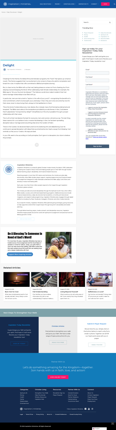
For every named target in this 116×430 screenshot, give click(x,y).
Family (22, 399)
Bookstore (104, 40)
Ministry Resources (40, 397)
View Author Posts (26, 219)
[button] (105, 4)
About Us (90, 393)
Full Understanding (40, 292)
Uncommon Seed (73, 401)
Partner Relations (73, 397)
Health (86, 36)
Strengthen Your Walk (41, 393)
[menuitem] (46, 4)
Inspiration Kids (39, 399)
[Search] (97, 22)
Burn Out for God (11, 292)
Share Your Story (92, 399)
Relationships (24, 401)
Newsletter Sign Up (59, 393)
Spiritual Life (104, 34)
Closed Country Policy (76, 414)
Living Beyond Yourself (69, 292)
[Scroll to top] (112, 423)
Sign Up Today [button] (19, 343)
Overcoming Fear (89, 38)
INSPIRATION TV (83, 4)
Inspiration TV (105, 36)
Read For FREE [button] (58, 342)
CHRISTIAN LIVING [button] (69, 4)
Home (3, 12)
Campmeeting (72, 399)
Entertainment (24, 403)
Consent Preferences (61, 414)
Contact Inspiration (93, 395)
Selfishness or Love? (96, 292)
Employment (91, 401)
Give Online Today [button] (58, 377)
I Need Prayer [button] (96, 345)
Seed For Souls (72, 395)
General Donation (73, 393)
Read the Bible (105, 38)
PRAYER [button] (57, 4)
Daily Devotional (11, 12)
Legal (21, 414)
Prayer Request (88, 32)
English (97, 428)
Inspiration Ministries (15, 69)
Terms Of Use (29, 414)
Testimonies (87, 40)
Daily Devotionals (106, 32)
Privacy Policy (40, 414)
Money (86, 34)
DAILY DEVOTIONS (45, 4)
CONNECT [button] (94, 4)
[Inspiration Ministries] (17, 4)
